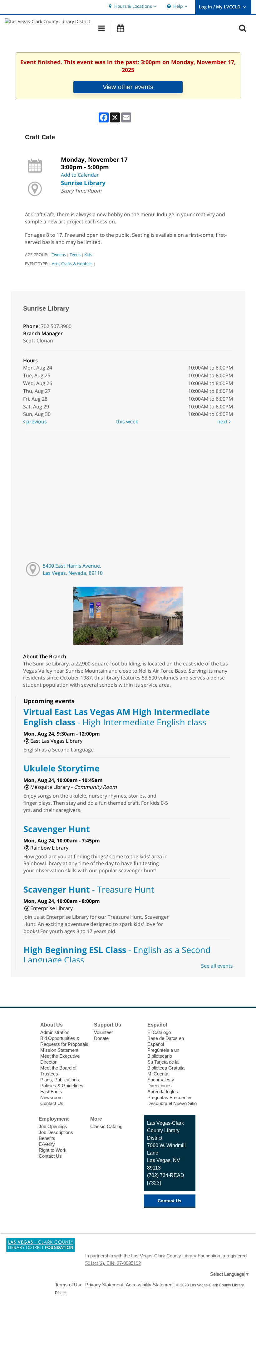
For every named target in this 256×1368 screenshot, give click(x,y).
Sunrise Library (83, 183)
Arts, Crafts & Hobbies (72, 263)
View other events (128, 86)
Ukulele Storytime (61, 768)
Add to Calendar (80, 174)
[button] (132, 6)
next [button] (223, 421)
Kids (88, 254)
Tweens (59, 254)
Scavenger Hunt (56, 829)
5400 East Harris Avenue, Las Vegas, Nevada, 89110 (73, 569)
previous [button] (36, 421)
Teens (75, 254)
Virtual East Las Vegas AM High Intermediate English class (116, 716)
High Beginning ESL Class (117, 954)
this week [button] (127, 421)
